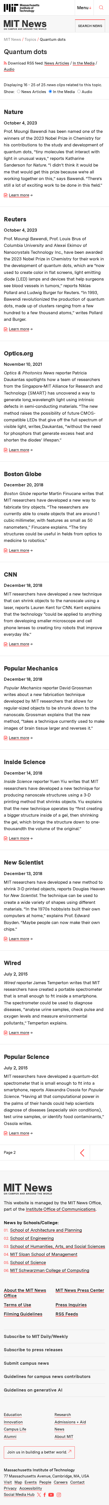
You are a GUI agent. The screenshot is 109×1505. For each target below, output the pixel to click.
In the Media (84, 63)
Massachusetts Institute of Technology (39, 1470)
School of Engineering (32, 1238)
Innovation (13, 1422)
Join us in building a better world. (37, 1452)
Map (18, 1482)
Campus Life (15, 1429)
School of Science (28, 1262)
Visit (8, 1482)
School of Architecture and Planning (46, 1230)
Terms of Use (17, 1304)
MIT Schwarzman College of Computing (49, 1270)
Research (63, 1414)
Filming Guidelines (23, 1314)
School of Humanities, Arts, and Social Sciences (57, 1246)
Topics (30, 39)
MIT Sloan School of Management (43, 1254)
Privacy (10, 1488)
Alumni (10, 1436)
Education (13, 1414)
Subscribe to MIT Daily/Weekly (36, 1336)
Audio (9, 69)
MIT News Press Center (80, 1290)
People (45, 1482)
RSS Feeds (67, 1314)
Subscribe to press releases (33, 1349)
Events (31, 1482)
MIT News (12, 39)
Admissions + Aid (70, 1422)
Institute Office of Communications (61, 1209)
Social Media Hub (19, 1494)
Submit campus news (26, 1363)
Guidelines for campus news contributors (47, 1376)
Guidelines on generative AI (33, 1390)
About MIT (64, 1436)
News (59, 1429)
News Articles (56, 63)
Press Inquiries (71, 1304)
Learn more (19, 195)
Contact (77, 1482)
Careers (61, 1482)
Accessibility (30, 1488)
